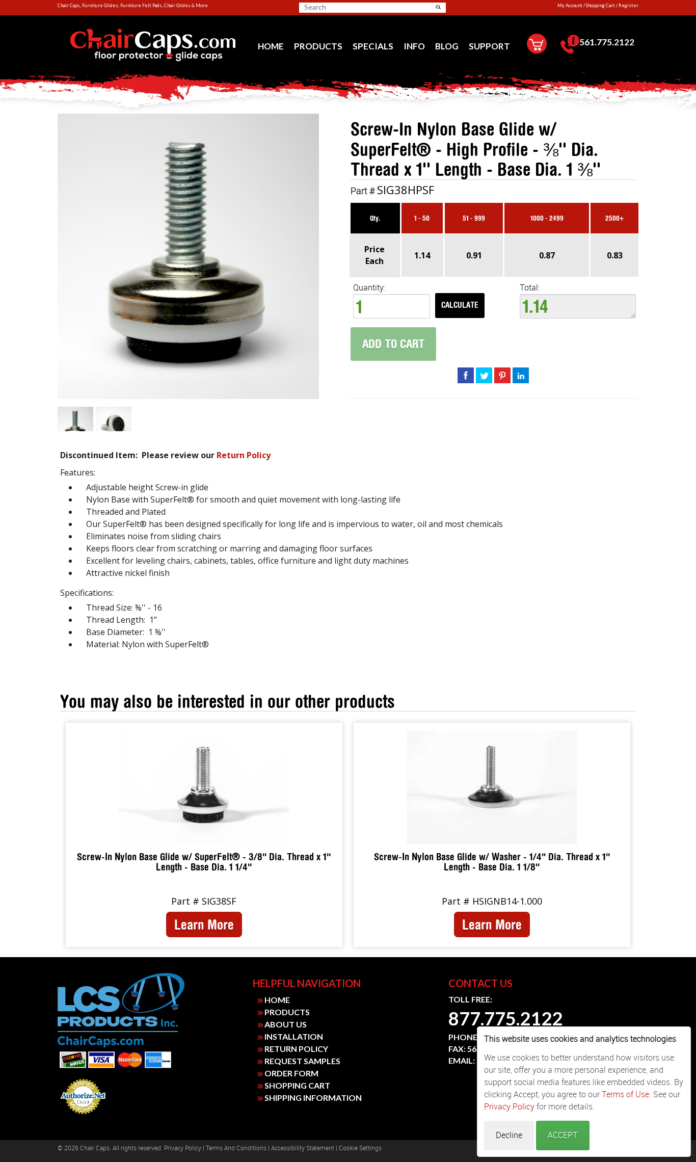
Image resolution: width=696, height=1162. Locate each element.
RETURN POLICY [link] (295, 1048)
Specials (373, 46)
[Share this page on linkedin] (521, 375)
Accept (563, 1135)
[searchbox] (340, 7)
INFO (414, 46)
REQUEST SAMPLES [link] (301, 1061)
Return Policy (244, 455)
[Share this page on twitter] (484, 375)
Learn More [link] (204, 924)
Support (489, 46)
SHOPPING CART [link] (296, 1085)
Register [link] (628, 5)
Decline (509, 1135)
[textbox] (578, 306)
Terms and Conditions (236, 1148)
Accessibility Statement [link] (302, 1148)
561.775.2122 (606, 42)
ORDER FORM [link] (290, 1073)
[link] (152, 45)
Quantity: (369, 288)
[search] (344, 7)
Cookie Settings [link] (360, 1148)
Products (318, 46)
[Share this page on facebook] (466, 375)
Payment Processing (83, 1117)
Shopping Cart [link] (600, 5)
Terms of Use (625, 1094)
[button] (438, 7)
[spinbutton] (391, 306)
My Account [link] (569, 5)
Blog (447, 46)
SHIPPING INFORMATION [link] (312, 1097)
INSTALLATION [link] (293, 1036)
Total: (530, 288)
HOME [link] (276, 1000)
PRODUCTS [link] (286, 1012)
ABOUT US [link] (285, 1024)
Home (271, 46)
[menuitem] (271, 46)
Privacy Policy (182, 1148)
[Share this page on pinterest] (502, 375)
